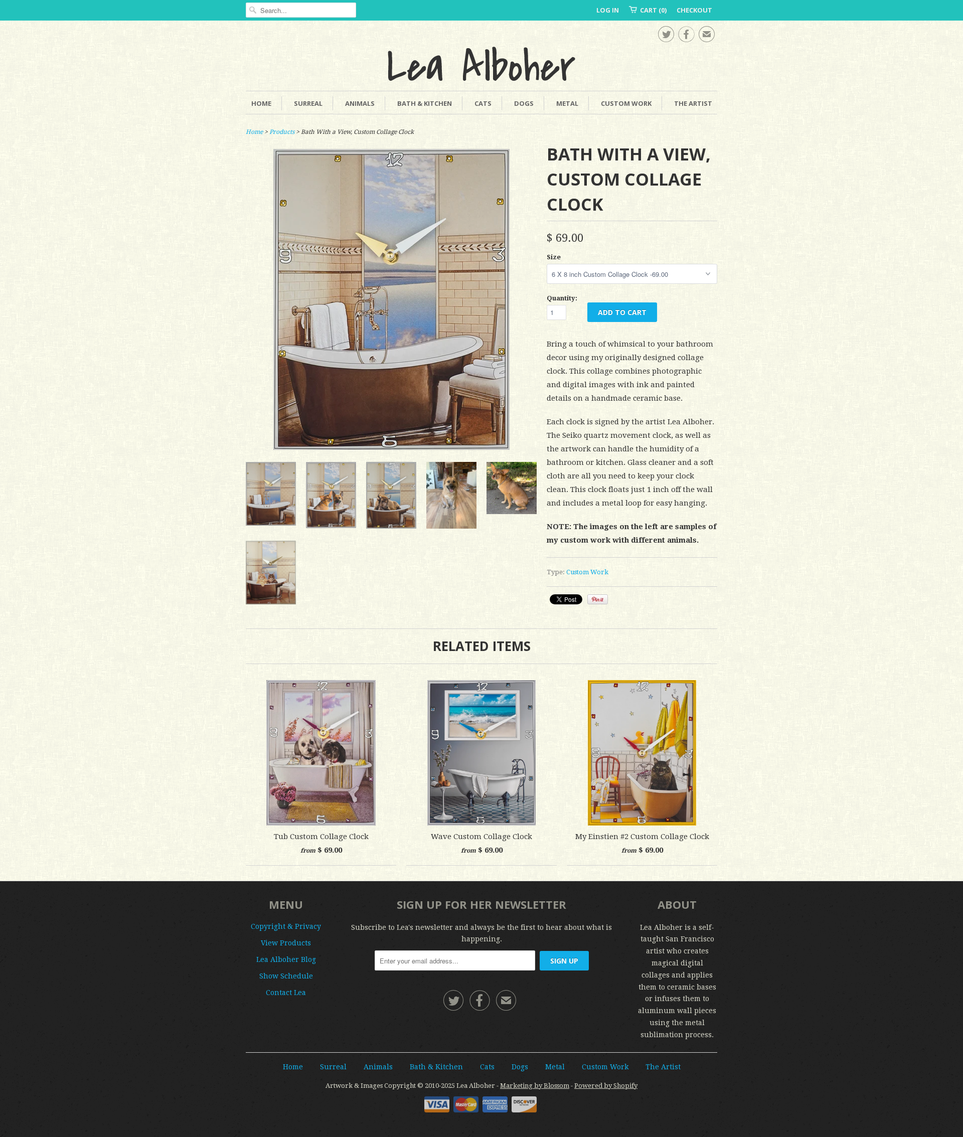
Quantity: (562, 298)
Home (261, 103)
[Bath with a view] (391, 447)
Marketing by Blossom (534, 1085)
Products (281, 131)
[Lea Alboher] (481, 64)
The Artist (693, 103)
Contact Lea (286, 993)
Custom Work (626, 103)
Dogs (524, 103)
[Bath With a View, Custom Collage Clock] (451, 497)
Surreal (308, 103)
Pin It (597, 599)
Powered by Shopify (605, 1085)
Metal (567, 103)
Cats (483, 103)
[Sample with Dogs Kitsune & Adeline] (331, 497)
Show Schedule (286, 976)
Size (554, 257)
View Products (286, 943)
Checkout (694, 10)
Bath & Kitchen (424, 103)
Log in (607, 10)
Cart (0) (653, 10)
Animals (360, 103)
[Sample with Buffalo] (391, 497)
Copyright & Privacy (286, 926)
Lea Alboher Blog (286, 959)
